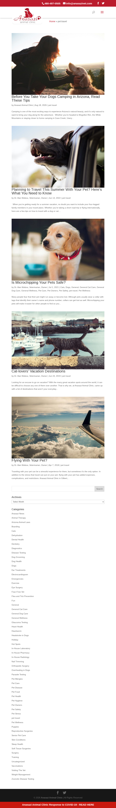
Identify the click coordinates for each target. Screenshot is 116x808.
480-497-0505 (52, 3)
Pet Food (16, 692)
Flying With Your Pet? (29, 460)
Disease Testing (19, 553)
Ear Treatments (18, 570)
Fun (13, 600)
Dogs (68, 287)
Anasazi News (18, 513)
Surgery (15, 753)
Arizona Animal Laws (21, 522)
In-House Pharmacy (20, 653)
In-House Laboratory (21, 648)
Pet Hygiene (17, 700)
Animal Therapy (19, 518)
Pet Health (16, 696)
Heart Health (17, 626)
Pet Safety (63, 290)
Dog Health (17, 561)
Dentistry (16, 544)
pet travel (52, 105)
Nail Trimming (18, 661)
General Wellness (29, 290)
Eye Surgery (17, 587)
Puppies (15, 727)
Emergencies (17, 579)
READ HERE (86, 804)
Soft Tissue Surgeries (21, 748)
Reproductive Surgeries (22, 731)
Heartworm (17, 631)
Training (15, 757)
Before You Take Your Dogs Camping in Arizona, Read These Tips (56, 98)
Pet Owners (52, 290)
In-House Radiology (20, 657)
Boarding (16, 526)
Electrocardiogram (20, 574)
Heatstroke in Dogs (20, 635)
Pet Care (42, 290)
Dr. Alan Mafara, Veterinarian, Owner (30, 198)
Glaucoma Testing (20, 622)
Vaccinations (17, 766)
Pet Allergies (17, 679)
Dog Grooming (18, 557)
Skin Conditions (18, 740)
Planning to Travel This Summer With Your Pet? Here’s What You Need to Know (57, 191)
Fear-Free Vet (18, 592)
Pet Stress (16, 713)
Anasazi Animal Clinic (23, 105)
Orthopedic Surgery (20, 666)
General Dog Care (20, 613)
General (75, 287)
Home (52, 21)
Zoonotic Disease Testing (23, 779)
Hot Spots (16, 644)
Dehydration (17, 535)
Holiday (15, 640)
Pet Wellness (84, 290)
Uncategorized (18, 761)
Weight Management (21, 774)
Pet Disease (17, 687)
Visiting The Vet (18, 770)
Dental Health (18, 539)
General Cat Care (88, 287)
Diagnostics (17, 548)
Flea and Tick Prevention (23, 596)
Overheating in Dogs (21, 670)
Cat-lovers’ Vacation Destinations (38, 371)
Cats (62, 287)
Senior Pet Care (19, 735)
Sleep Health (17, 744)
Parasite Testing (19, 674)
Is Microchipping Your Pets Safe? (39, 282)
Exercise (15, 583)
